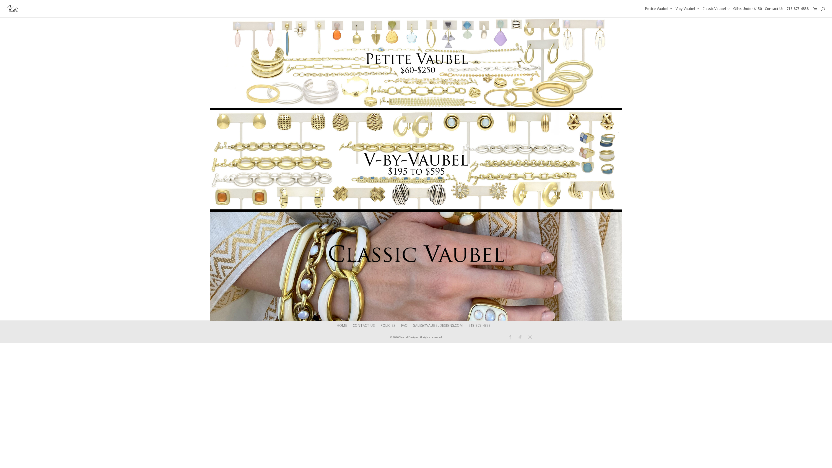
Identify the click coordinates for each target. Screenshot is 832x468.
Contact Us (774, 9)
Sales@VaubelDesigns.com (438, 325)
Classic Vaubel (714, 9)
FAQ (404, 325)
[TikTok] (520, 337)
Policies (387, 325)
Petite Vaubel (656, 9)
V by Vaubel (685, 9)
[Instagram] (530, 337)
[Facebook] (510, 337)
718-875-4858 (797, 9)
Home (342, 325)
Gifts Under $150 (747, 9)
